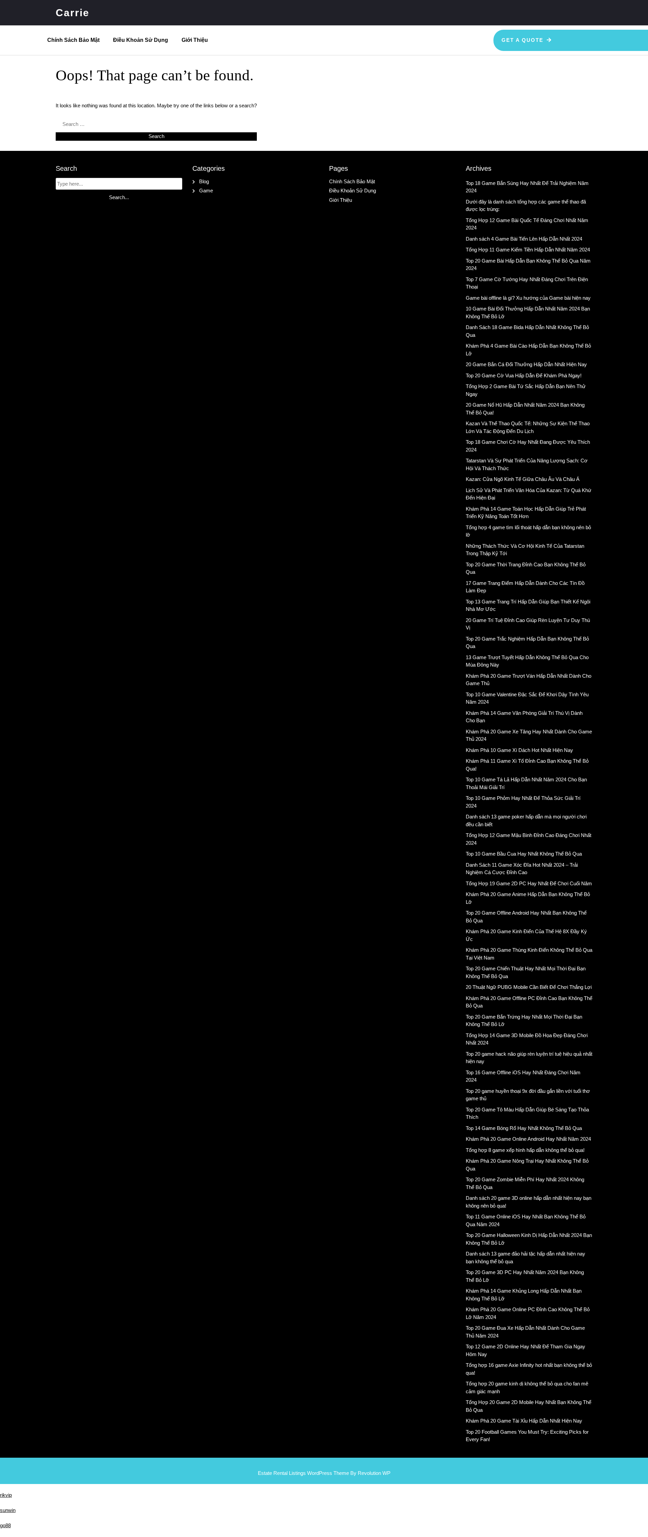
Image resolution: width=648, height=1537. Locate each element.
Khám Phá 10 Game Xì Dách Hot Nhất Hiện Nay (519, 750)
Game (206, 190)
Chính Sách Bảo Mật (73, 40)
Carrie (72, 12)
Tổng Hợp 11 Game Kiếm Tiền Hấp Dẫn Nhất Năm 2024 (528, 249)
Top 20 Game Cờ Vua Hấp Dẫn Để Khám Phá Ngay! (524, 375)
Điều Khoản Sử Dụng (140, 40)
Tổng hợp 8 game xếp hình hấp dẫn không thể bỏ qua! (525, 1150)
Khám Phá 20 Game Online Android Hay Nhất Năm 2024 (528, 1139)
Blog (204, 181)
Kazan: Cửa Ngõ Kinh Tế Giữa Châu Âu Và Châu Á (522, 479)
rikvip (6, 1495)
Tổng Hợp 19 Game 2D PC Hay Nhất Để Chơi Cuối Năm (529, 883)
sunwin (8, 1510)
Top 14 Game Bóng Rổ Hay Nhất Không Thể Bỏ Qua (524, 1128)
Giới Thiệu (195, 40)
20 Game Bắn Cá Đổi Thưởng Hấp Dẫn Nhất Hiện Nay (526, 364)
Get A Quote (522, 40)
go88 (5, 1525)
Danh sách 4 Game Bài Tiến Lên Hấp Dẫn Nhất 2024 (524, 239)
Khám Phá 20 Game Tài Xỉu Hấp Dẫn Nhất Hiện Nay (524, 1421)
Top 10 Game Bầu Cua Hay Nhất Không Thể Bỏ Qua (524, 854)
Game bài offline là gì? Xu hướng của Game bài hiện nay (528, 298)
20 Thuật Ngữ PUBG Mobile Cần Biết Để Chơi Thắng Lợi (529, 987)
